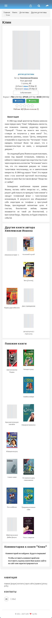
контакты (20, 584)
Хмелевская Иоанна (29, 78)
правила (38, 584)
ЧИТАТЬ (33, 101)
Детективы (24, 12)
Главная (7, 12)
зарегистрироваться (28, 563)
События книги (25, 93)
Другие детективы (39, 12)
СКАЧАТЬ (19, 101)
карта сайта (29, 584)
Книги (14, 12)
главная (7, 584)
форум (13, 584)
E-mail (13, 599)
